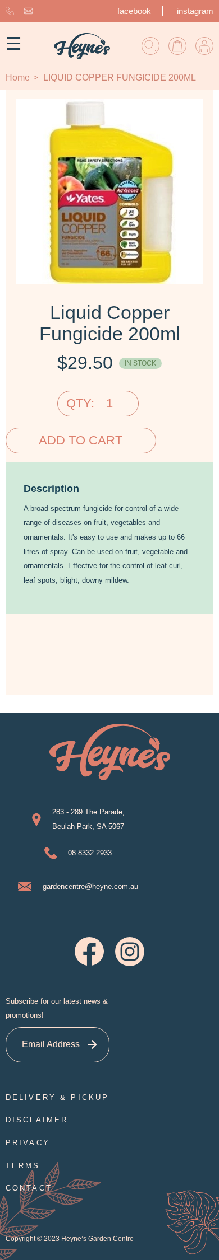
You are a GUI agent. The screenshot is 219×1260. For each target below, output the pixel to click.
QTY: (80, 403)
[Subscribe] (92, 1044)
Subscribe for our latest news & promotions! (57, 1008)
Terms (23, 1165)
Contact (29, 1188)
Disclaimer (37, 1120)
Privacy (28, 1143)
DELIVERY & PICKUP (58, 1097)
